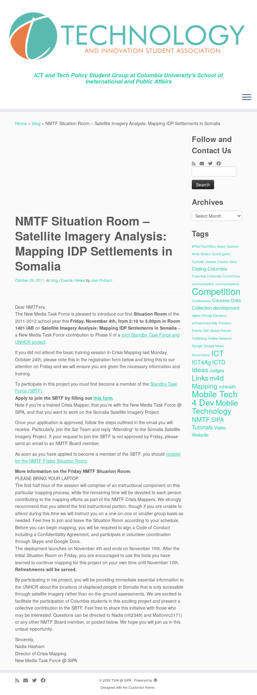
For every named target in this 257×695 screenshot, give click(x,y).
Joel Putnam (101, 280)
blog (36, 123)
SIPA (217, 419)
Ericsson (225, 323)
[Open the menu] (246, 97)
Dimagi (207, 315)
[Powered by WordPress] (155, 679)
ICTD (218, 362)
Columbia (217, 268)
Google (197, 345)
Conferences (201, 300)
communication (203, 284)
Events (67, 280)
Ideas (200, 369)
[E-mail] (204, 163)
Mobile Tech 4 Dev (215, 398)
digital (196, 315)
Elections (219, 315)
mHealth (227, 386)
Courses (221, 300)
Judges (216, 370)
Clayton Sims (227, 261)
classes (210, 261)
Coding (199, 268)
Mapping (205, 385)
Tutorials (202, 427)
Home (21, 123)
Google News (214, 345)
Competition (216, 290)
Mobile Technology (215, 406)
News (80, 280)
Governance (201, 355)
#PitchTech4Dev (204, 246)
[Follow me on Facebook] (221, 163)
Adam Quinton (228, 246)
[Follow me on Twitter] (212, 163)
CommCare (231, 276)
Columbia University (206, 276)
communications (227, 284)
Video (220, 427)
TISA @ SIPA (121, 679)
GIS (206, 330)
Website (200, 434)
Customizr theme (141, 687)
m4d (217, 378)
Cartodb (198, 261)
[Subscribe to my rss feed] (196, 163)
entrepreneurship (205, 323)
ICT (217, 353)
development (226, 307)
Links (200, 378)
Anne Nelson (201, 253)
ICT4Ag (201, 362)
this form (103, 398)
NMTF (201, 419)
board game (221, 253)
